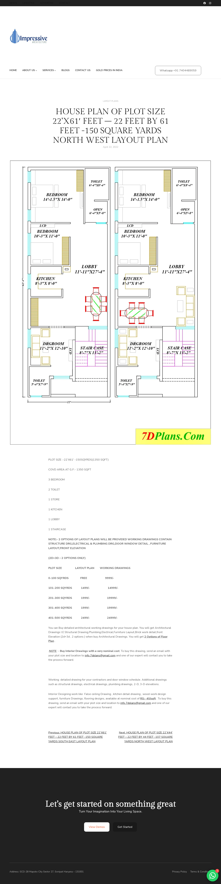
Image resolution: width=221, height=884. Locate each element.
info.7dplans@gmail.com (100, 655)
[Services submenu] (55, 70)
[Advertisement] (142, 38)
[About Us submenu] (36, 70)
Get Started (125, 827)
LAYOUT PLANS (110, 101)
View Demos (97, 827)
